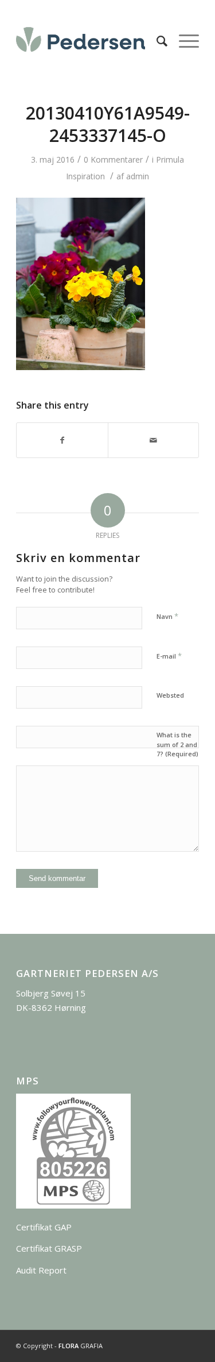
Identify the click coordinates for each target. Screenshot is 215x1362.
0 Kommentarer (113, 159)
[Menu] (183, 41)
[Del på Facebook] (62, 440)
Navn (167, 616)
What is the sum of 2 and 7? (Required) (177, 744)
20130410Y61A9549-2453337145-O (108, 124)
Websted (170, 695)
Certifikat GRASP (49, 1248)
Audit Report (41, 1270)
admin (137, 176)
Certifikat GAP (44, 1227)
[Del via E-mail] (153, 440)
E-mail (169, 656)
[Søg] (156, 41)
